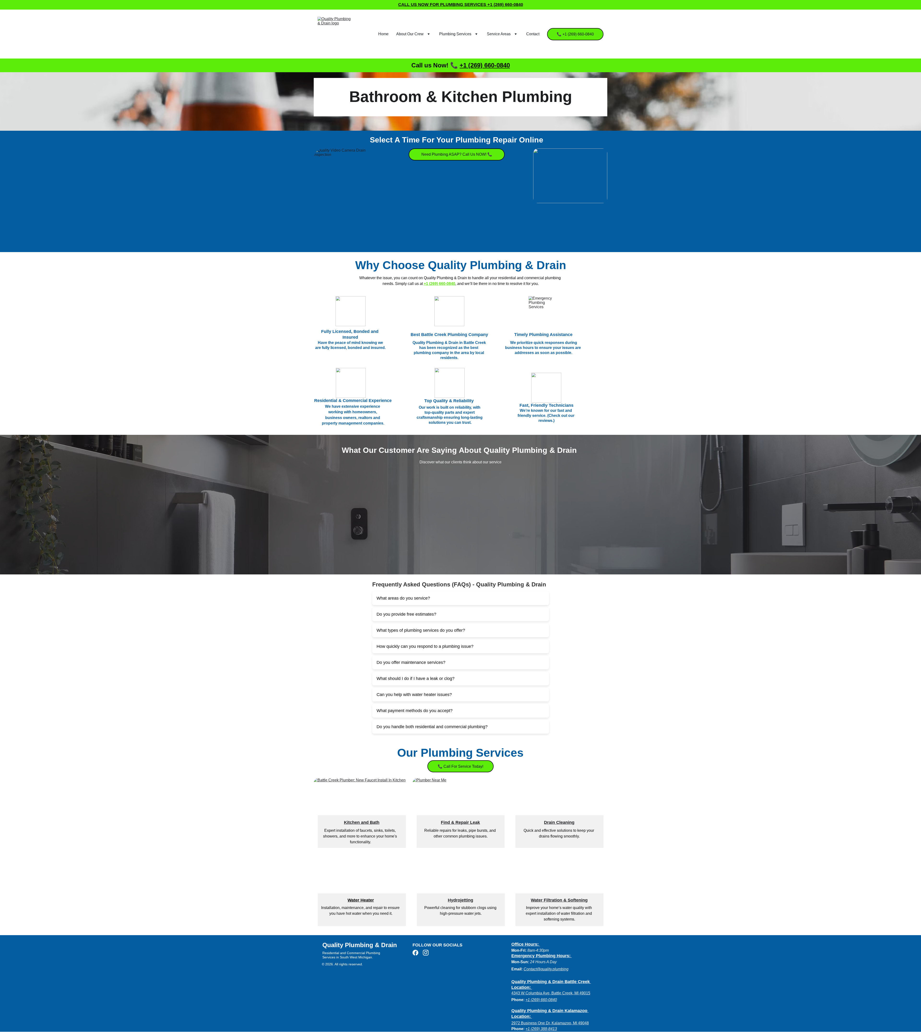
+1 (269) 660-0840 (485, 65)
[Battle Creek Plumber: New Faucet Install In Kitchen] (362, 802)
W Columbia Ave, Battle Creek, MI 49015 (555, 993)
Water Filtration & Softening (559, 900)
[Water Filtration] (559, 889)
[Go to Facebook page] (415, 953)
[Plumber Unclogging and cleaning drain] (559, 802)
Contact (532, 34)
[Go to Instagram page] (426, 953)
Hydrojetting (460, 900)
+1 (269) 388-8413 (541, 1029)
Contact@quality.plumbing (546, 969)
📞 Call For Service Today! (460, 766)
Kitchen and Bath (361, 822)
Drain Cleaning (559, 822)
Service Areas (499, 34)
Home (383, 34)
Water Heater (361, 900)
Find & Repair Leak (460, 822)
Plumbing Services (455, 34)
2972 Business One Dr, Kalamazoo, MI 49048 (550, 1023)
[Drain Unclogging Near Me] (460, 889)
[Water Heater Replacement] (362, 889)
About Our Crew (410, 34)
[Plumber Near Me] (460, 802)
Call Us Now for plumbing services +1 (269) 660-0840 (460, 4)
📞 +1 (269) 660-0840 (575, 34)
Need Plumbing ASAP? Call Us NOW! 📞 (456, 154)
